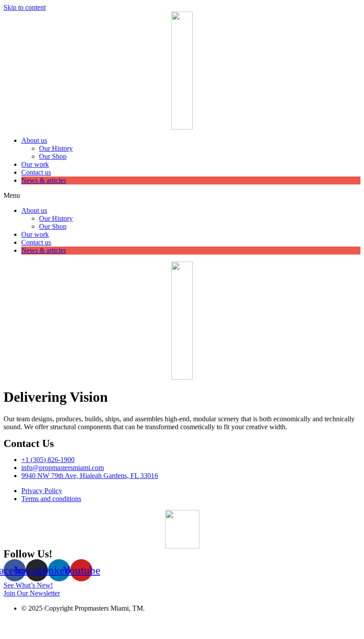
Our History (56, 148)
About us (34, 140)
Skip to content (25, 7)
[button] (182, 196)
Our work (35, 164)
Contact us (36, 172)
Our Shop (53, 156)
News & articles (43, 180)
